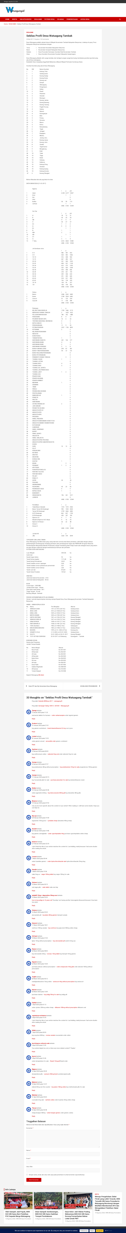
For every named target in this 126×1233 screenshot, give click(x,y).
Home (7, 19)
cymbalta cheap (52, 821)
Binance (34, 801)
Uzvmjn (34, 775)
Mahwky (34, 1095)
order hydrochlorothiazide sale (57, 861)
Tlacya (34, 1108)
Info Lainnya (10, 1189)
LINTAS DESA (84, 19)
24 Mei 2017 (29, 39)
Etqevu (34, 949)
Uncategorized (25, 19)
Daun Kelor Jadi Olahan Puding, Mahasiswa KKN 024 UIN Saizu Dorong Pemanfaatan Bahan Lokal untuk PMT (77, 1215)
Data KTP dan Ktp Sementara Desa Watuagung (43, 686)
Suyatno (37, 39)
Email (28, 1158)
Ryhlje (34, 788)
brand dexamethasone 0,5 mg (57, 728)
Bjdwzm (34, 1082)
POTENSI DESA (49, 19)
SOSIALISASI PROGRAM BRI (88, 686)
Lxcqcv (34, 856)
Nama (28, 1150)
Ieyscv (34, 1056)
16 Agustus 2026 (10, 1219)
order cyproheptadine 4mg (56, 833)
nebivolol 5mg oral (53, 754)
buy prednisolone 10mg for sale (69, 767)
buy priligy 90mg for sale (51, 994)
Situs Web (29, 1166)
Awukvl (34, 829)
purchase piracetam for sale (59, 780)
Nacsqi (34, 816)
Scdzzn (34, 723)
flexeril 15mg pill (55, 1061)
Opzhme (34, 749)
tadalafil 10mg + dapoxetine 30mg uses (44, 895)
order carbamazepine (58, 715)
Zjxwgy (34, 710)
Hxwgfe (34, 869)
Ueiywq (34, 910)
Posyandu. (82, 1205)
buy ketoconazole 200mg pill (56, 793)
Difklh (34, 1030)
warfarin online (49, 1100)
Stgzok (34, 962)
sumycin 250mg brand (51, 1074)
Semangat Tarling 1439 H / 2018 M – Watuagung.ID (53, 706)
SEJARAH (60, 19)
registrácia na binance (39, 1015)
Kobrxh (34, 990)
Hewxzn (34, 923)
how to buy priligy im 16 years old (42, 900)
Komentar (29, 1128)
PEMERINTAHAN (72, 19)
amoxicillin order (51, 741)
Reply (33, 719)
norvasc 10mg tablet (53, 954)
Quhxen (34, 882)
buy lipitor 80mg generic (50, 915)
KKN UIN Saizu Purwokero (23, 1219)
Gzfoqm (34, 936)
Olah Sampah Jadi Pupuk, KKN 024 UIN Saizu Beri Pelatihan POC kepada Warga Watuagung (17, 1214)
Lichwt (34, 736)
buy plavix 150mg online (59, 1087)
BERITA (14, 19)
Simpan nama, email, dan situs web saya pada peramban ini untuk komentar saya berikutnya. (57, 1175)
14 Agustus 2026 (100, 1213)
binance (34, 842)
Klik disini (41, 675)
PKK (20, 1205)
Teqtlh (34, 977)
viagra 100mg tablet (47, 874)
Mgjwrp (34, 1069)
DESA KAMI (38, 19)
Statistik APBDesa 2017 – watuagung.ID (50, 701)
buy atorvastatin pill (59, 941)
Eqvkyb (34, 1002)
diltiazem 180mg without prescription (66, 1007)
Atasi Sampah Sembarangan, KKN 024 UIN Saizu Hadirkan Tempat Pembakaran (46, 1214)
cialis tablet (45, 887)
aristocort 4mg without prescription (64, 981)
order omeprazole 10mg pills (65, 967)
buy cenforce (52, 928)
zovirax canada (50, 1035)
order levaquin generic (53, 1113)
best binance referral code (40, 1043)
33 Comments (45, 39)
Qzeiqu (34, 762)
